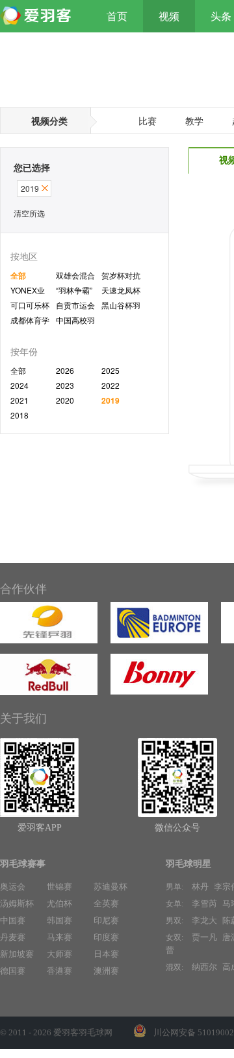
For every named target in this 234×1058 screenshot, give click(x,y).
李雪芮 (204, 903)
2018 (19, 414)
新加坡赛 (17, 954)
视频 (169, 16)
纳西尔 (204, 967)
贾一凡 (204, 937)
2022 (110, 385)
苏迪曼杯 (110, 886)
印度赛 (106, 937)
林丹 (200, 886)
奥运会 (12, 886)
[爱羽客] (39, 16)
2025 (110, 370)
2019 (110, 400)
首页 (117, 16)
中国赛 (12, 920)
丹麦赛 (12, 937)
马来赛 (59, 937)
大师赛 (59, 954)
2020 (65, 400)
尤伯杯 (59, 903)
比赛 (147, 120)
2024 (19, 385)
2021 (19, 400)
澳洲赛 (106, 971)
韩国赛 (59, 920)
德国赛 (12, 971)
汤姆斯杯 (17, 903)
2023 (65, 385)
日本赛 (106, 954)
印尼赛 (106, 920)
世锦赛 (59, 886)
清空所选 (29, 212)
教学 (194, 120)
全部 (18, 275)
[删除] (45, 188)
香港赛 (59, 971)
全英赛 (106, 903)
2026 (65, 370)
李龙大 (204, 920)
